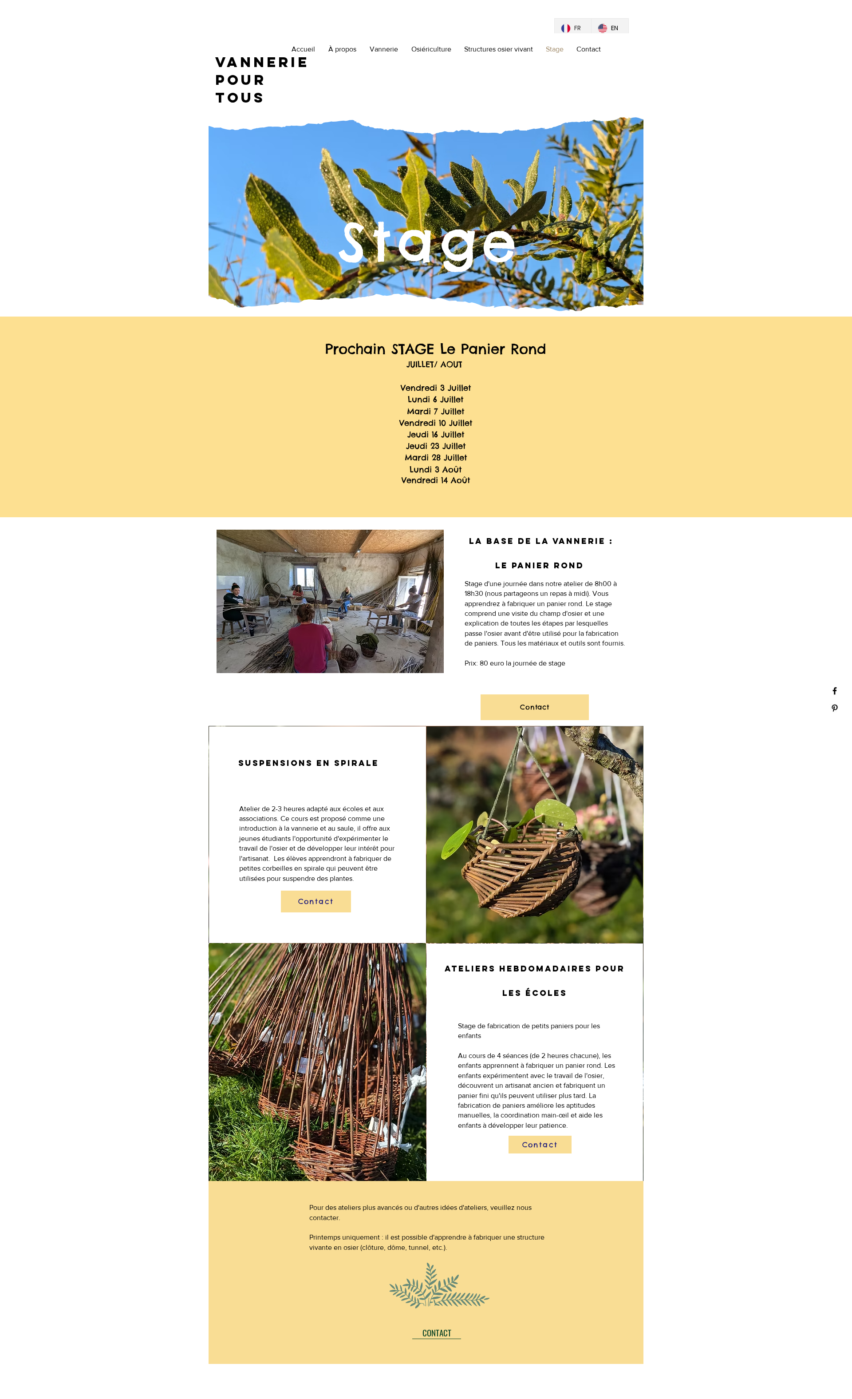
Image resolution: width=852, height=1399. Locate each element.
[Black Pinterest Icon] (835, 708)
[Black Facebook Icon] (835, 691)
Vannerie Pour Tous (262, 80)
